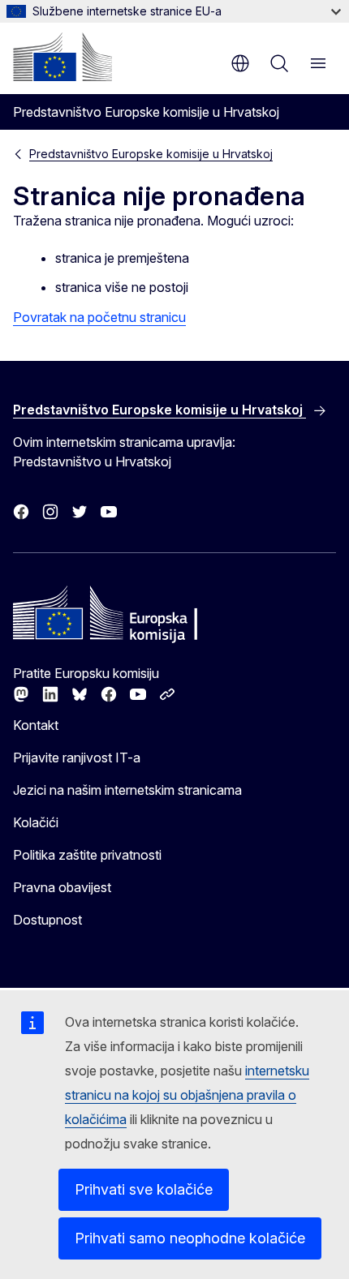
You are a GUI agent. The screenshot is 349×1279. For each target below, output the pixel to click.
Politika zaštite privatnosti (87, 855)
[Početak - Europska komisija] (62, 56)
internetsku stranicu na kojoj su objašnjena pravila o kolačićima (187, 1094)
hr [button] (240, 63)
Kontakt (35, 725)
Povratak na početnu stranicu (99, 317)
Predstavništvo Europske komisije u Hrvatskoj (151, 154)
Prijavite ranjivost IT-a (76, 757)
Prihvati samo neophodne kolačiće (190, 1238)
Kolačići (35, 822)
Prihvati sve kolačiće (144, 1189)
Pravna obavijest (62, 887)
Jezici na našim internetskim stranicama (127, 790)
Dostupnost (47, 920)
